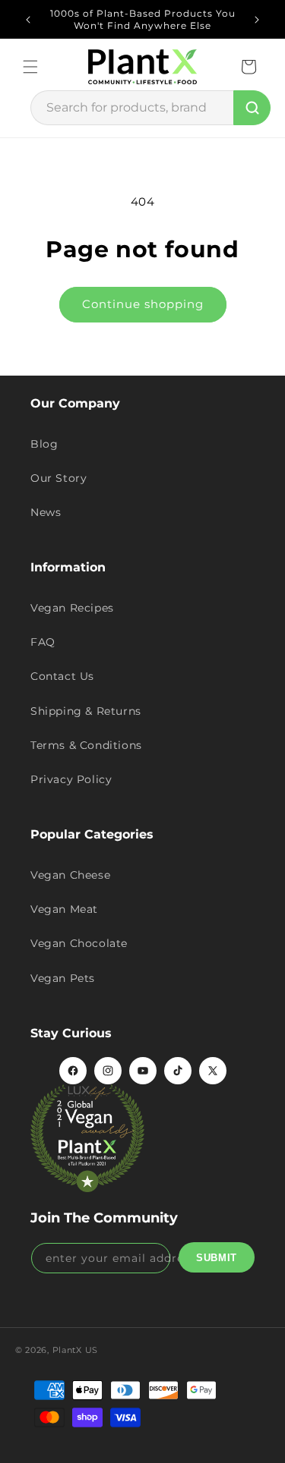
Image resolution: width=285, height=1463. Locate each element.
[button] (30, 66)
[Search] (252, 107)
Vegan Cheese (70, 875)
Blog (44, 444)
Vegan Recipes (72, 608)
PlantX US (75, 1350)
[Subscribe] (217, 1257)
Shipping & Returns (85, 711)
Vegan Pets (62, 978)
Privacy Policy (71, 779)
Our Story (58, 478)
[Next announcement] (257, 19)
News (45, 512)
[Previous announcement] (28, 19)
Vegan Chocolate (79, 943)
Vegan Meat (64, 909)
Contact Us (62, 676)
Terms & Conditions (86, 745)
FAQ (42, 642)
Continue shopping (143, 304)
